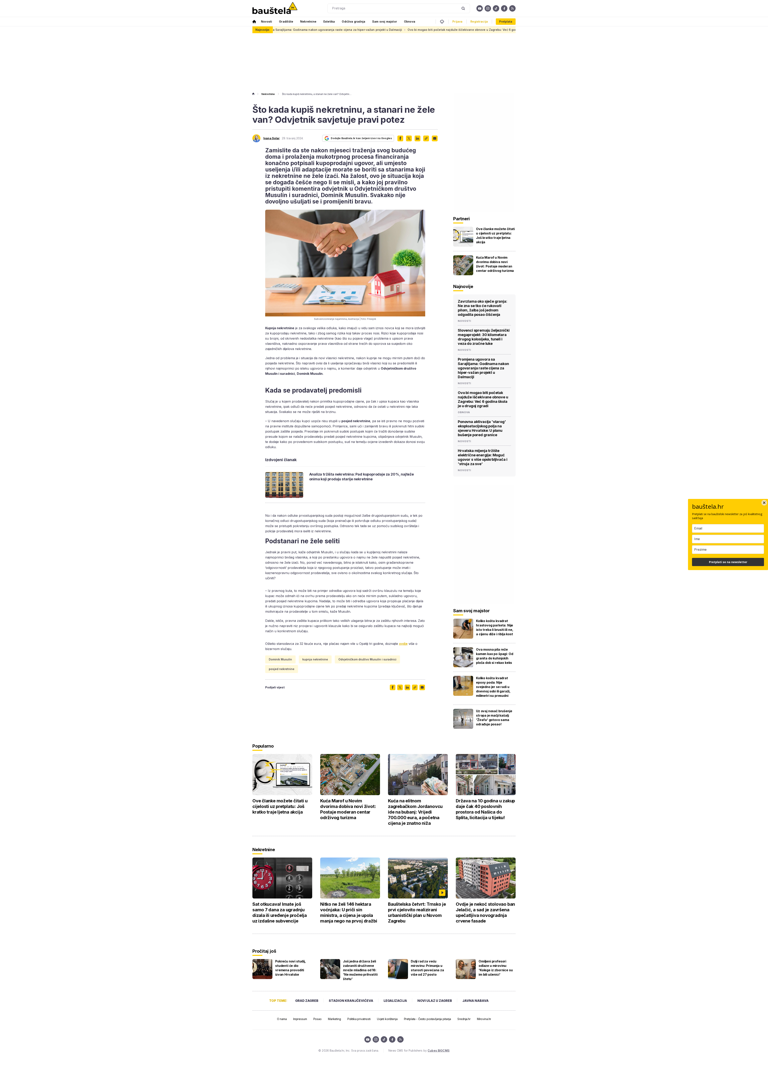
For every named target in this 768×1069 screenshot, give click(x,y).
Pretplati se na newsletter (728, 562)
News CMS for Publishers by (418, 1050)
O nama (282, 1019)
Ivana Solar (271, 138)
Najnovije (463, 286)
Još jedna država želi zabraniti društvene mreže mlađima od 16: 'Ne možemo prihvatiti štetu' (360, 970)
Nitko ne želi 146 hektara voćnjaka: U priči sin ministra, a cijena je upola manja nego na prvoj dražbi (348, 912)
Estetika (329, 21)
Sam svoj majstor (384, 21)
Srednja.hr (464, 1019)
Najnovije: (262, 29)
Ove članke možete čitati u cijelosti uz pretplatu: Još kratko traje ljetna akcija (495, 235)
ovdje (403, 644)
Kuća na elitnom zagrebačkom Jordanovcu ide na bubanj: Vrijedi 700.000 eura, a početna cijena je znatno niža (415, 812)
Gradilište (286, 21)
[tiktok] (496, 8)
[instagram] (488, 8)
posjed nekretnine (281, 669)
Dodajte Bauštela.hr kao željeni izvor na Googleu (361, 138)
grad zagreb (306, 1001)
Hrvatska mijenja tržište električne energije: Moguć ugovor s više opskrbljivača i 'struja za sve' (482, 457)
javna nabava (475, 1001)
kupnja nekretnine (315, 659)
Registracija (479, 21)
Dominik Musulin (280, 659)
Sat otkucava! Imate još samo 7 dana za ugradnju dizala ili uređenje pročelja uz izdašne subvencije (279, 912)
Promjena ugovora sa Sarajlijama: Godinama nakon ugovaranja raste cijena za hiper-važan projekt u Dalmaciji (483, 368)
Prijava (457, 21)
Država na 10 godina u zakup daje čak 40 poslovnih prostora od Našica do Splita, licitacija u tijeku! (485, 809)
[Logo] (274, 8)
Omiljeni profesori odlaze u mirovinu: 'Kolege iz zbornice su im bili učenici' (496, 967)
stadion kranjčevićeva (351, 1001)
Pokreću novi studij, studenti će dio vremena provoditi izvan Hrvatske (290, 967)
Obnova (409, 21)
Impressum (300, 1019)
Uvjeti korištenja (387, 1019)
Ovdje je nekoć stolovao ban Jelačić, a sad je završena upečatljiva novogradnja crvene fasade (485, 912)
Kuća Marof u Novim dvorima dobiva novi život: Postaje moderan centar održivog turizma (495, 264)
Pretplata (505, 21)
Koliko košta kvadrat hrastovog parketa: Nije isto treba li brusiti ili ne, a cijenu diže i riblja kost (494, 627)
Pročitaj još (264, 951)
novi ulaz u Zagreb (434, 1001)
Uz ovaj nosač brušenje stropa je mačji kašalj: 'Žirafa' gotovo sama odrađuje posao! (494, 717)
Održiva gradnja (353, 21)
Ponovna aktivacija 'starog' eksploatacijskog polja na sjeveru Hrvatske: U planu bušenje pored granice (482, 428)
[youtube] (479, 8)
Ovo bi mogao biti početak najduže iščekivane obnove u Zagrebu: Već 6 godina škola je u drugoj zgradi (406, 29)
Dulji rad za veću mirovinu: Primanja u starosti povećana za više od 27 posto (427, 967)
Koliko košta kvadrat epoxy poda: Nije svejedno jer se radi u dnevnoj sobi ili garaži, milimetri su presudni (493, 687)
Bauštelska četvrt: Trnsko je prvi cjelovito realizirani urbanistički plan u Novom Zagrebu (417, 912)
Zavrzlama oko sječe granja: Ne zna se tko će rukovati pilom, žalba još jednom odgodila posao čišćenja (482, 308)
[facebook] (504, 8)
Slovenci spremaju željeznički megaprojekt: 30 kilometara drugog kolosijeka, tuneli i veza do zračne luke (483, 337)
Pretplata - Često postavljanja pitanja (427, 1019)
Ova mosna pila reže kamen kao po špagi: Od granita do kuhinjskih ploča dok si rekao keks (494, 656)
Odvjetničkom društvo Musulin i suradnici (367, 659)
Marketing (334, 1019)
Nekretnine (308, 21)
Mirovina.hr (484, 1019)
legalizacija (395, 1001)
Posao (317, 1019)
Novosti (266, 21)
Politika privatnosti (359, 1019)
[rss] (512, 8)
